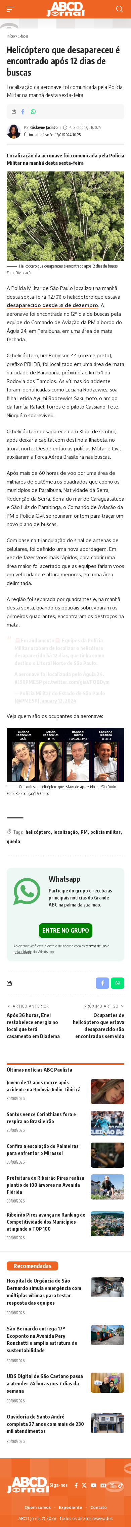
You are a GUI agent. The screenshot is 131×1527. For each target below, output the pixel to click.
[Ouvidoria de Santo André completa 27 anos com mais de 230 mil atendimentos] (107, 1423)
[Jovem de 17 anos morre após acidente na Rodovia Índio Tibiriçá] (107, 1091)
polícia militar (105, 832)
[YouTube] (93, 1485)
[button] (12, 9)
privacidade (22, 951)
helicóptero (38, 832)
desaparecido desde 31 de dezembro (52, 305)
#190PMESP (28, 682)
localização (65, 832)
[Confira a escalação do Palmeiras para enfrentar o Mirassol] (107, 1155)
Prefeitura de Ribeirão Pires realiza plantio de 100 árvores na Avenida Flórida (45, 1185)
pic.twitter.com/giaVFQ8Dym (76, 682)
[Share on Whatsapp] (33, 111)
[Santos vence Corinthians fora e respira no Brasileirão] (107, 1123)
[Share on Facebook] (23, 111)
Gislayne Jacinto (44, 127)
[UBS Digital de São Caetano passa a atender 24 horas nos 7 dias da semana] (107, 1383)
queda (13, 841)
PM (84, 832)
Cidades (23, 36)
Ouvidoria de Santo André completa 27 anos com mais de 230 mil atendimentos (45, 1423)
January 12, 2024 (58, 701)
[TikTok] (120, 1485)
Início (11, 36)
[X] (84, 1485)
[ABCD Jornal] (65, 9)
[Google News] (103, 1485)
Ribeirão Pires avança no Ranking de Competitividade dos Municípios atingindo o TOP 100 (46, 1222)
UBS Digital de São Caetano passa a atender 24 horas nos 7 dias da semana (45, 1383)
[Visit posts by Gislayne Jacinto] (14, 132)
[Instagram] (112, 1485)
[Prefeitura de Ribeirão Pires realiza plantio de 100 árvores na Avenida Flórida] (107, 1186)
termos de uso (96, 946)
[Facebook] (76, 1485)
